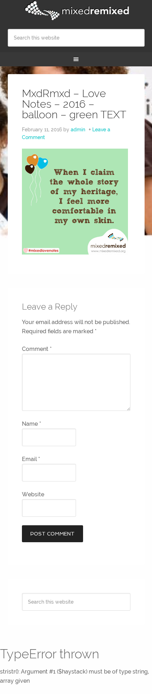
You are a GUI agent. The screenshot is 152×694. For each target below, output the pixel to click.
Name (31, 423)
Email (31, 459)
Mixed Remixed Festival (76, 10)
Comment (37, 349)
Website (33, 494)
